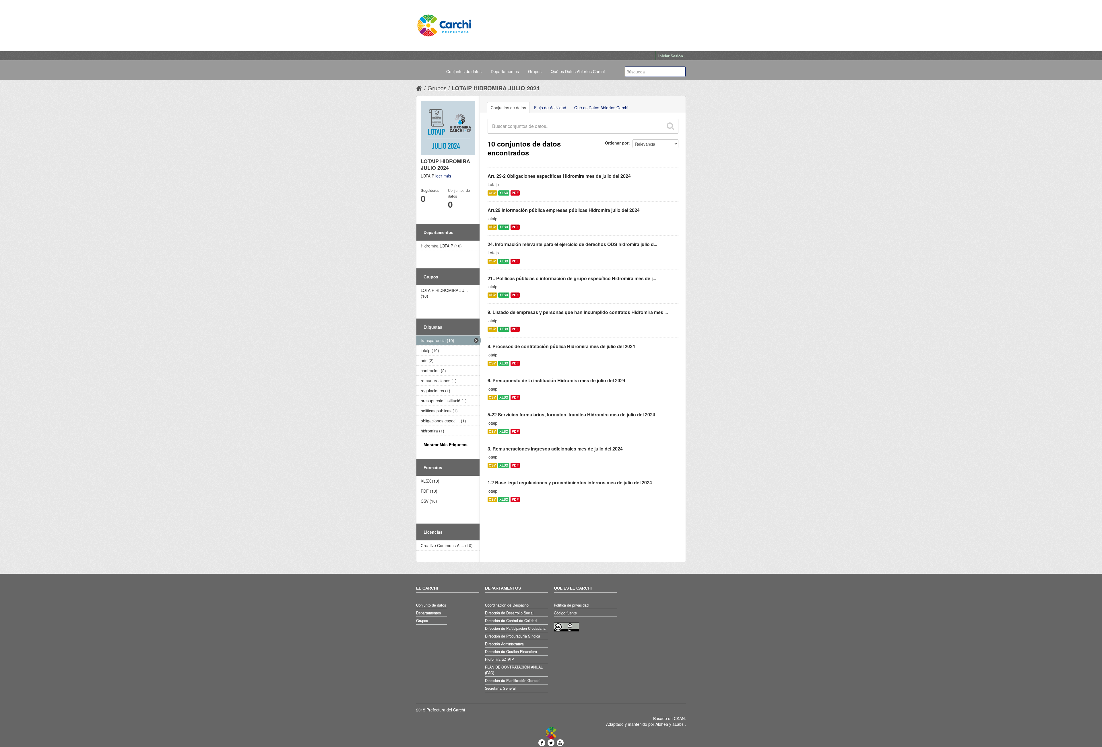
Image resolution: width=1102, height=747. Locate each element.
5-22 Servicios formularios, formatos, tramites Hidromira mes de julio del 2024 (571, 414)
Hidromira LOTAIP (499, 659)
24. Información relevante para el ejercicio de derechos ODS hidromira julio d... (572, 244)
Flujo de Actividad (550, 107)
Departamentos (505, 71)
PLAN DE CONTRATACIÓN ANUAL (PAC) (514, 669)
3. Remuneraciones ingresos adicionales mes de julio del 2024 (555, 448)
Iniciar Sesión (670, 55)
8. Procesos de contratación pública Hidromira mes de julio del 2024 (561, 346)
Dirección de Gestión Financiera (511, 651)
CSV (492, 192)
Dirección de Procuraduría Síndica (512, 636)
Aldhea (661, 724)
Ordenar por (616, 143)
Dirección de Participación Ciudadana (515, 628)
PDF (515, 192)
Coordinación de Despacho (507, 605)
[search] (670, 126)
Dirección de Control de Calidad (511, 620)
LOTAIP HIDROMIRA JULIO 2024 (496, 88)
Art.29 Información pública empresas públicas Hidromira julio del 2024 (564, 210)
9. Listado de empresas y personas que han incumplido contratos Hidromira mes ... (578, 312)
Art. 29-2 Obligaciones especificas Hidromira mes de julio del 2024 (559, 176)
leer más (443, 176)
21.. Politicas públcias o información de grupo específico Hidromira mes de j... (572, 278)
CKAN (679, 718)
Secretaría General (500, 688)
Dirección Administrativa (504, 643)
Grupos (535, 71)
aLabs (678, 724)
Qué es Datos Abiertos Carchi (578, 71)
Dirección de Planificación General (512, 680)
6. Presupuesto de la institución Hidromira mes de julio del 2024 (556, 380)
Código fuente (565, 612)
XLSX (503, 192)
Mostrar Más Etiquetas (445, 444)
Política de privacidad (571, 605)
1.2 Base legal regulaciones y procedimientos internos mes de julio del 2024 (570, 482)
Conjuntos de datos (464, 71)
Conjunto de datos (431, 605)
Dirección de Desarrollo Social (509, 612)
